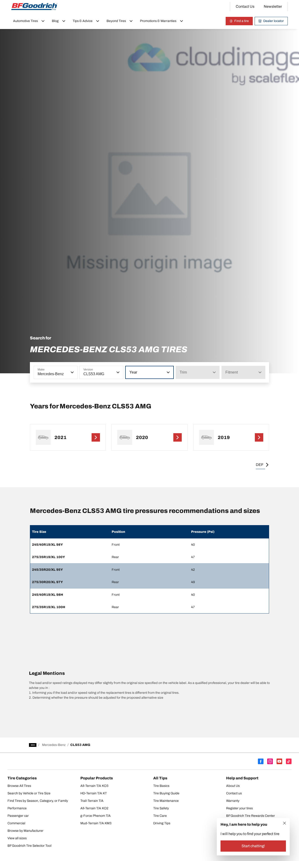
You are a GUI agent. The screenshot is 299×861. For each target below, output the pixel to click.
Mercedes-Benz (54, 745)
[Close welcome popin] (284, 823)
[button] (72, 372)
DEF (259, 465)
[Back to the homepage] (34, 6)
